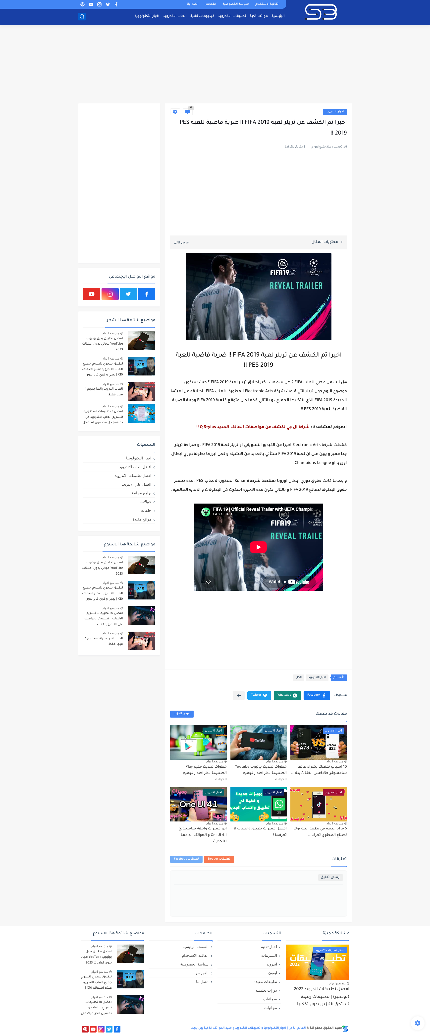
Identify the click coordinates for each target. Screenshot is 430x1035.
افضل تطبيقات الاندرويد (133, 475)
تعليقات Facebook (186, 859)
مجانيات (270, 1008)
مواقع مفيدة (141, 519)
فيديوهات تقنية (202, 16)
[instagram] (99, 4)
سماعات (270, 999)
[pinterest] (82, 4)
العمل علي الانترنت (136, 484)
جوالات (145, 502)
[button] (317, 695)
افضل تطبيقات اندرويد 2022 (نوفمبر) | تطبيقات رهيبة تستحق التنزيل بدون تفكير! (321, 997)
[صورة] (141, 340)
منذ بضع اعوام (334, 761)
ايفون (272, 973)
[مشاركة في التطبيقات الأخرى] (239, 695)
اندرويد (272, 964)
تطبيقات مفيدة (265, 981)
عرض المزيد (182, 714)
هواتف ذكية (259, 16)
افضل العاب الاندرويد (135, 467)
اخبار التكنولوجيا (147, 16)
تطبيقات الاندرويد (232, 16)
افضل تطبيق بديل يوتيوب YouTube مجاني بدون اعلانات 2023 (102, 344)
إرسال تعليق (330, 877)
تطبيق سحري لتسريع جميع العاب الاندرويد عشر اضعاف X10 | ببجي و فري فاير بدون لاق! (102, 370)
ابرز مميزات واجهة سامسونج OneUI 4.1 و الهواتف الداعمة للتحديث (202, 835)
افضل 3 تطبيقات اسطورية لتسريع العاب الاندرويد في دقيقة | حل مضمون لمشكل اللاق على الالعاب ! (103, 418)
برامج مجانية (141, 493)
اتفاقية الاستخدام (267, 4)
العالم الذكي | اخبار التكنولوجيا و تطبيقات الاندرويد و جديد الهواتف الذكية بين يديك (248, 1028)
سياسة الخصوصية (235, 4)
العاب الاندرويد (175, 16)
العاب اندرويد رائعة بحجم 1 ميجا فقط (104, 391)
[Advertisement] (215, 65)
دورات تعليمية (266, 990)
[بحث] (82, 16)
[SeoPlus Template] (345, 1028)
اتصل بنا (192, 4)
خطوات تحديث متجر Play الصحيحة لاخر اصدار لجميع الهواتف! (205, 773)
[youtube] (91, 4)
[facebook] (116, 4)
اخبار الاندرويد (335, 111)
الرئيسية (278, 16)
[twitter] (108, 4)
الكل (299, 677)
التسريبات (269, 955)
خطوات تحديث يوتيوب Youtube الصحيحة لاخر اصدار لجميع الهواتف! (261, 773)
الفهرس (210, 4)
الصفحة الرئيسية (196, 947)
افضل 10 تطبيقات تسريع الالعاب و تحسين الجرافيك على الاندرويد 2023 (103, 619)
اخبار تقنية (269, 947)
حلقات (146, 510)
